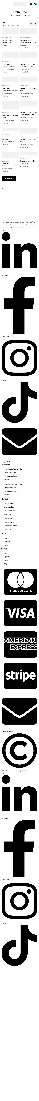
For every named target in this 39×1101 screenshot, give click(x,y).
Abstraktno (6, 61)
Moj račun (7, 479)
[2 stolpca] (35, 24)
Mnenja (6, 545)
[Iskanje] (31, 4)
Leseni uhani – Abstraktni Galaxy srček (8, 66)
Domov (11, 15)
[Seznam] (31, 24)
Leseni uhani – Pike (27, 161)
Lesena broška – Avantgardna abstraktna (7, 42)
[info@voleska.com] (19, 459)
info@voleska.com (8, 462)
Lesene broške (6, 37)
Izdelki (18, 15)
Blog (5, 549)
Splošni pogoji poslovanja (13, 469)
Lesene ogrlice (9, 507)
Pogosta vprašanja (10, 476)
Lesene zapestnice (10, 510)
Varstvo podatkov (10, 472)
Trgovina (7, 541)
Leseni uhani (6, 85)
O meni (6, 538)
